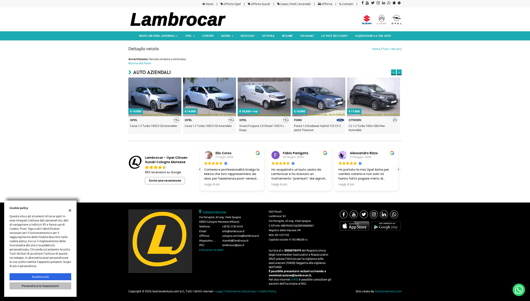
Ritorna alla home (139, 63)
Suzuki (226, 36)
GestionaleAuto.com (388, 291)
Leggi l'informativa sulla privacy (236, 291)
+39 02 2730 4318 (232, 226)
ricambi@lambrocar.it (235, 240)
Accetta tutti (40, 276)
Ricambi (287, 36)
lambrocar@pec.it (233, 245)
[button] (398, 169)
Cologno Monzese (214, 212)
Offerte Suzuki (260, 4)
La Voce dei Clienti (334, 36)
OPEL (189, 36)
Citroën (207, 36)
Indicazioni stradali (211, 249)
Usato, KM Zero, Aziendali (157, 36)
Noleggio (248, 36)
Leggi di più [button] (253, 184)
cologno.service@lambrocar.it (240, 235)
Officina (326, 4)
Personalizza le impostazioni (40, 286)
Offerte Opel (232, 4)
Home (209, 4)
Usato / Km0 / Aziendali (295, 4)
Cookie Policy (267, 291)
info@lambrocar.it (233, 231)
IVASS (294, 279)
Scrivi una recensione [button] (165, 180)
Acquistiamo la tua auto (373, 36)
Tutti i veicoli (391, 49)
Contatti (347, 4)
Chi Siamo (307, 36)
